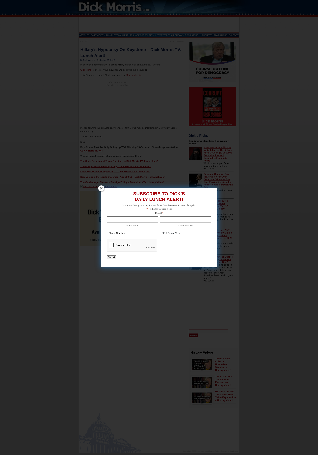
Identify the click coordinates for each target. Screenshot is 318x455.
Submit (111, 257)
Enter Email (132, 225)
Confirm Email (185, 225)
